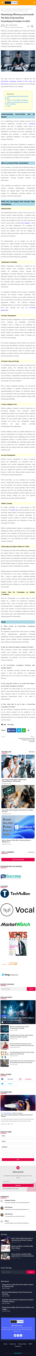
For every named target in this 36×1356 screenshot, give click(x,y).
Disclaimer (18, 1346)
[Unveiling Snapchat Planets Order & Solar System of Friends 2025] (4, 1054)
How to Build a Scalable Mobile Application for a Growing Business (22, 1255)
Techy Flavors (18, 1353)
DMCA (30, 1344)
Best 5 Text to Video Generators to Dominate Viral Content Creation (17, 1115)
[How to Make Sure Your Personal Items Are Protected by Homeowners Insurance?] (4, 1063)
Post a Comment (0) (18, 859)
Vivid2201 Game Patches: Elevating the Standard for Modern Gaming (21, 1036)
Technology (8, 9)
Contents (10, 94)
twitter (10, 1084)
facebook (10, 1079)
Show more (32, 752)
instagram (28, 1079)
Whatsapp (24, 730)
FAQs (9, 106)
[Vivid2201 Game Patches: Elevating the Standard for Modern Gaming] (4, 1037)
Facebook (12, 730)
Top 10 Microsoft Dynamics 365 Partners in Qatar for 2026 (17, 810)
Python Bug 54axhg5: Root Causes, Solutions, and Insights (18, 1308)
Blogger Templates (13, 1349)
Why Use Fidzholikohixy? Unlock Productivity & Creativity (19, 1027)
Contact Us (12, 1344)
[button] (34, 2)
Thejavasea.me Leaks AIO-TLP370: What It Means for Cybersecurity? (17, 1285)
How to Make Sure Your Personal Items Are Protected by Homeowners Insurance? (22, 1061)
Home (2, 9)
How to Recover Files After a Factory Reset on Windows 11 (16, 841)
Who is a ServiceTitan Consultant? (17, 100)
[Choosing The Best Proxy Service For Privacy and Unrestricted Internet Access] (4, 1046)
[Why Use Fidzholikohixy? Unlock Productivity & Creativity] (4, 1029)
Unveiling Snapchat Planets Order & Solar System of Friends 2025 (22, 1053)
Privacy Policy (22, 1344)
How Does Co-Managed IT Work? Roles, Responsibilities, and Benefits (14, 780)
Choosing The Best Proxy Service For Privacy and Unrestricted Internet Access (22, 1044)
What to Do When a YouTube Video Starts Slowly (22, 1247)
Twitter (19, 730)
